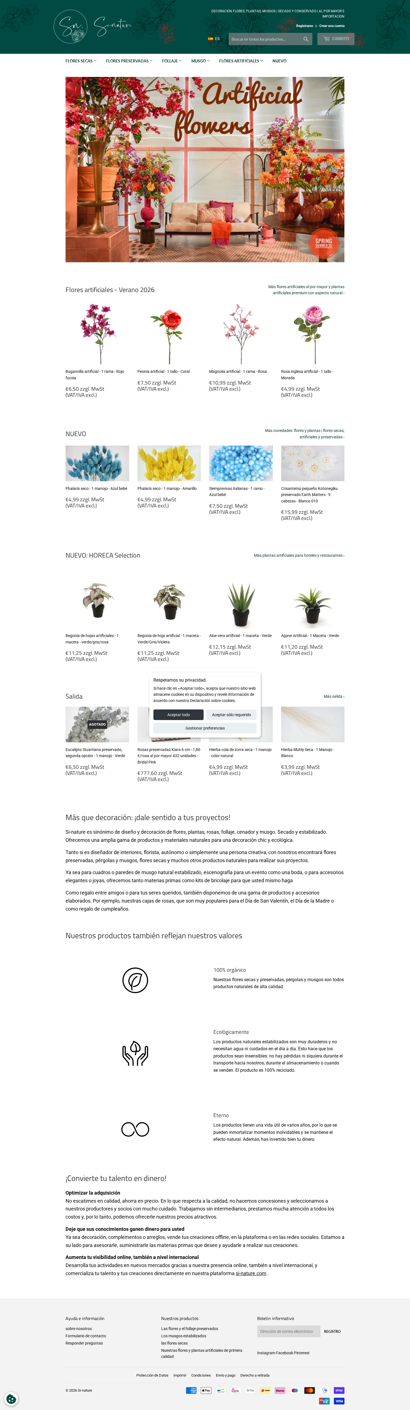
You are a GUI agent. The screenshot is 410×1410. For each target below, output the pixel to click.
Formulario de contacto (86, 1336)
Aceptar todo (178, 715)
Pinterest (302, 1353)
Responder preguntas (84, 1343)
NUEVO (279, 61)
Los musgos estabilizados (183, 1336)
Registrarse (304, 26)
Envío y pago (225, 1375)
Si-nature (85, 1390)
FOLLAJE (170, 61)
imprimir (179, 1375)
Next (332, 169)
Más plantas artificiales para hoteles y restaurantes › (299, 555)
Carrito (340, 38)
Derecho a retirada (254, 1375)
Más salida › (334, 696)
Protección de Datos (152, 1375)
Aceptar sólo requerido (231, 715)
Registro (332, 1331)
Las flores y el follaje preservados (189, 1328)
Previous (77, 169)
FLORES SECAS (79, 61)
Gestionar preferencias (205, 728)
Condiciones (201, 1375)
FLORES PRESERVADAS (127, 61)
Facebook (284, 1353)
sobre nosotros (79, 1328)
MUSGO (199, 61)
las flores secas (174, 1343)
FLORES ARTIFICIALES (239, 61)
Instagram (266, 1353)
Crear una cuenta (331, 26)
